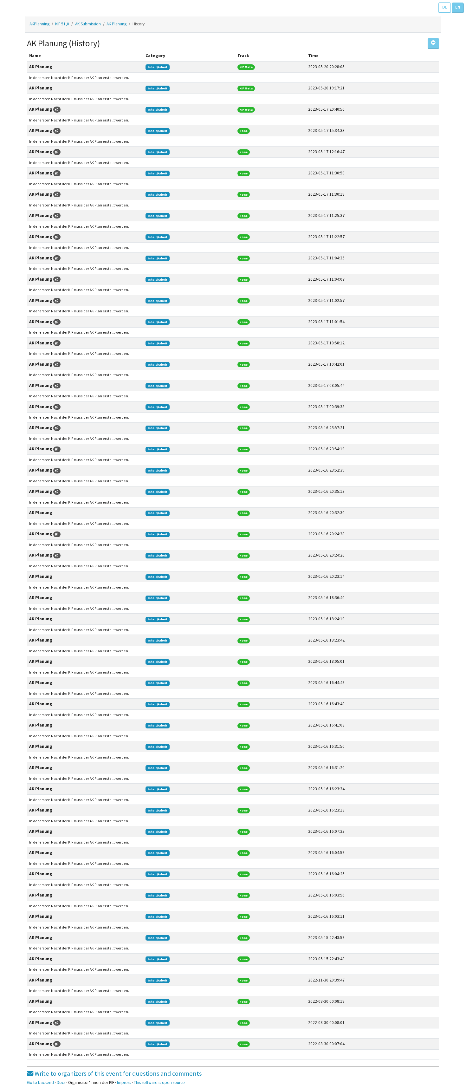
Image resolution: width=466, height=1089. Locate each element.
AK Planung (116, 24)
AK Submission (88, 24)
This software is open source (159, 1082)
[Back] (433, 43)
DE (444, 7)
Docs (61, 1082)
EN (457, 7)
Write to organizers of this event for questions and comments (117, 1073)
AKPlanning (39, 24)
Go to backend (40, 1082)
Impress (124, 1082)
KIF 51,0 (62, 24)
